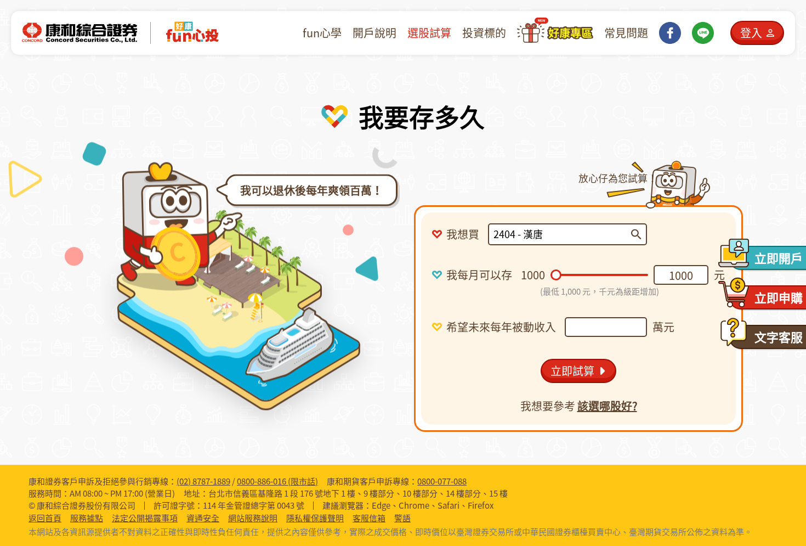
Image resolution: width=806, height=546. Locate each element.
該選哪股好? (607, 406)
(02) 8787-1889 (203, 481)
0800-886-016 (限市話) (277, 481)
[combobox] (562, 234)
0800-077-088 (442, 481)
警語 (402, 518)
